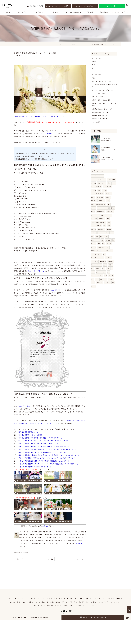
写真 (93, 71)
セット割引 (94, 218)
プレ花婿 (93, 183)
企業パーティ (110, 211)
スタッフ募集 (96, 122)
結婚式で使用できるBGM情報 (101, 100)
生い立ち (111, 275)
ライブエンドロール (96, 186)
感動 (113, 282)
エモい (113, 183)
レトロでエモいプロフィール (98, 179)
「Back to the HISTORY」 (98, 222)
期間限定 (93, 229)
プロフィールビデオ (103, 233)
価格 (97, 236)
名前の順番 (103, 261)
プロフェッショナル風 (103, 208)
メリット (93, 208)
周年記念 (108, 240)
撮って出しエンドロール (97, 257)
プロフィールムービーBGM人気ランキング (104, 85)
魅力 (109, 204)
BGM (92, 272)
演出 (109, 222)
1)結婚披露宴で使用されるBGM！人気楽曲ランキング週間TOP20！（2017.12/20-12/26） (45, 153)
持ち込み (104, 190)
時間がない (94, 201)
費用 (109, 183)
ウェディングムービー (103, 247)
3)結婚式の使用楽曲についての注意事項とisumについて (34, 159)
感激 (92, 236)
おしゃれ (93, 286)
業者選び (98, 268)
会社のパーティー (100, 272)
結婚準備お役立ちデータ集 (100, 112)
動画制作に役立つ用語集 (99, 119)
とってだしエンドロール (97, 176)
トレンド (109, 243)
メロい (111, 233)
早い (97, 279)
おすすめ (93, 247)
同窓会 (93, 211)
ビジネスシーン (104, 236)
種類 (113, 240)
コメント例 (110, 261)
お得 (104, 254)
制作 (93, 65)
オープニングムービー (106, 250)
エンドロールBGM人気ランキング (102, 81)
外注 (93, 78)
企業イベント (94, 261)
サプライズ (99, 282)
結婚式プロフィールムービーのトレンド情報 (104, 104)
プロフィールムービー (96, 275)
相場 (99, 243)
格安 (109, 225)
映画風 (93, 197)
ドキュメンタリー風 (96, 225)
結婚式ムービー (95, 250)
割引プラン (101, 218)
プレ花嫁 (93, 190)
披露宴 (105, 265)
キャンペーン (101, 229)
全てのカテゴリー (97, 58)
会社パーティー (102, 183)
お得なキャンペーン (106, 215)
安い (92, 279)
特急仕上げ (101, 201)
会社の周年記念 (100, 211)
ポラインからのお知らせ (99, 93)
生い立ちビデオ (111, 179)
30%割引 (109, 229)
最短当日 (108, 197)
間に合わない (100, 197)
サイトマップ (94, 605)
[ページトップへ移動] (127, 617)
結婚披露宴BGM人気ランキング (22, 552)
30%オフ (93, 233)
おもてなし (108, 257)
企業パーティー (95, 240)
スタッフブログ (96, 75)
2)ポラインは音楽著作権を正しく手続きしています (32, 156)
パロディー (108, 193)
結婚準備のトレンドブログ (100, 115)
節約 (99, 190)
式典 (102, 240)
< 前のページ (19, 559)
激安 (104, 225)
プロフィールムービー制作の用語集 (103, 90)
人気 (108, 268)
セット (93, 282)
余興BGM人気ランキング (99, 97)
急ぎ (108, 201)
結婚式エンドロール (96, 265)
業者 (108, 272)
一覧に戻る (50, 559)
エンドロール (103, 279)
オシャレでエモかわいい (97, 193)
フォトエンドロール (96, 254)
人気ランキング (95, 215)
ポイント (93, 243)
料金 (103, 243)
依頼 (105, 275)
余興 (108, 218)
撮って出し (107, 282)
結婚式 (94, 62)
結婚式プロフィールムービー (98, 204)
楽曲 (103, 268)
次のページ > (81, 559)
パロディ (111, 279)
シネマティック (107, 186)
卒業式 (112, 208)
